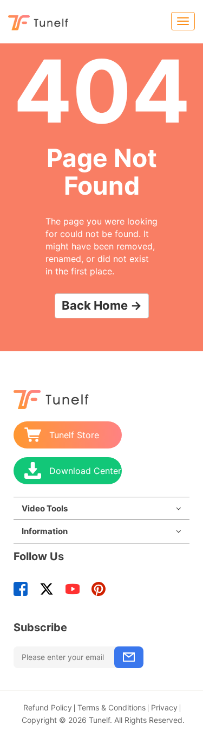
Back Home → (102, 305)
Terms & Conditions (111, 707)
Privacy (164, 707)
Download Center (85, 470)
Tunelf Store (74, 435)
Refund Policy (47, 707)
